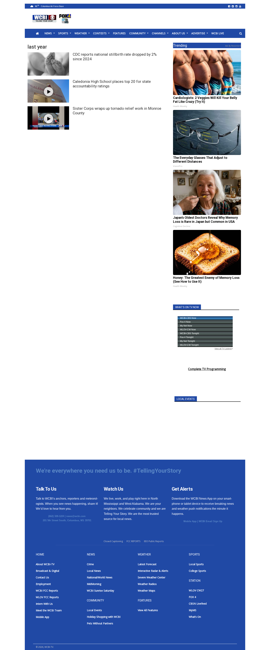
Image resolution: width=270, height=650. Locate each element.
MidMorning (94, 584)
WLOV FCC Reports (47, 597)
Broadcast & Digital (47, 571)
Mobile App (190, 521)
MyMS (192, 610)
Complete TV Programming (207, 369)
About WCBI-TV (45, 564)
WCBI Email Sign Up (210, 521)
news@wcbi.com (76, 516)
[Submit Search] (240, 33)
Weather (81, 33)
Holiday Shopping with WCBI (103, 616)
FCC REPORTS (133, 541)
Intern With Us (44, 603)
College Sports (197, 571)
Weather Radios (147, 584)
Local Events (94, 610)
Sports (63, 33)
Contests (100, 33)
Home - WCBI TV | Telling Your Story (52, 19)
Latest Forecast (147, 564)
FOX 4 (192, 597)
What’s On (195, 616)
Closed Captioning (113, 541)
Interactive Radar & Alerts (153, 571)
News (48, 33)
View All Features (148, 610)
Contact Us (42, 577)
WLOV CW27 (196, 590)
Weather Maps (146, 590)
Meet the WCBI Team (49, 610)
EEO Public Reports (154, 541)
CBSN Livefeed (198, 603)
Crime (90, 564)
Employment (43, 584)
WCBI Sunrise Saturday (100, 590)
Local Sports (196, 564)
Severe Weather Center (151, 577)
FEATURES (119, 33)
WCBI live (217, 33)
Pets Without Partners (100, 623)
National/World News (99, 577)
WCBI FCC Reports (47, 590)
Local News (94, 571)
